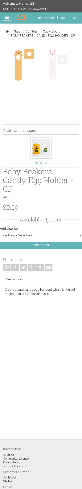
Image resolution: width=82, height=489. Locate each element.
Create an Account (32, 8)
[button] (52, 18)
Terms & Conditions (15, 466)
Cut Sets (32, 31)
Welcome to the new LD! (18, 3)
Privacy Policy (11, 462)
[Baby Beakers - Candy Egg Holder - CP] (41, 84)
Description (14, 279)
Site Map (8, 481)
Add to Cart (41, 245)
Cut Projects (51, 31)
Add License (9, 228)
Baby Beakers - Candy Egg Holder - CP (42, 35)
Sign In (7, 8)
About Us (8, 454)
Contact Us (10, 477)
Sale (17, 31)
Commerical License (16, 458)
